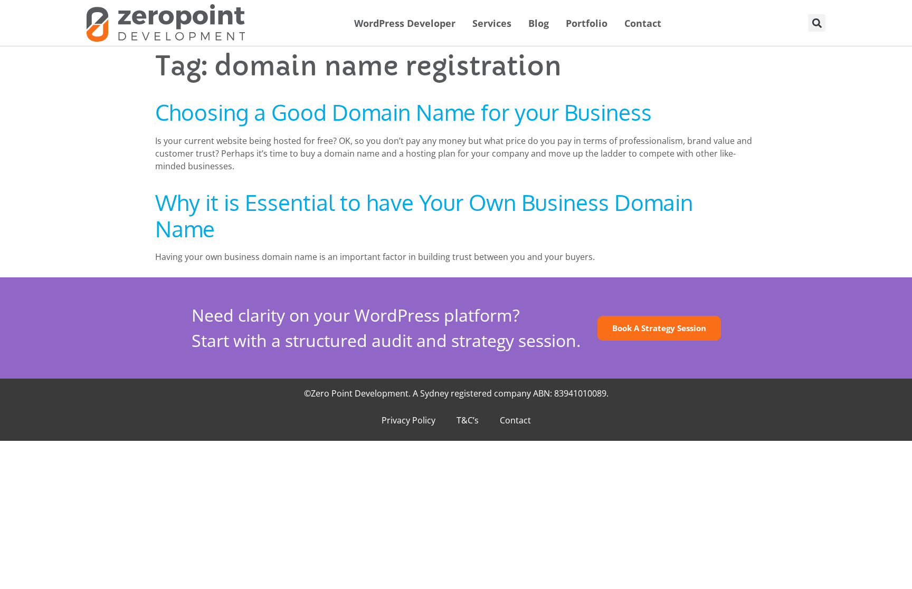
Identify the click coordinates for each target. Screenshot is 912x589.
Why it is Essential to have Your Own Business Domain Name (424, 215)
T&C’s (468, 420)
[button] (816, 23)
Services (491, 23)
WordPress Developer (404, 23)
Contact (642, 23)
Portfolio (586, 23)
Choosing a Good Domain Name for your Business (403, 112)
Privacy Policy (408, 420)
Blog (538, 23)
